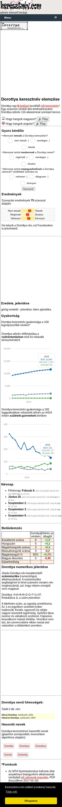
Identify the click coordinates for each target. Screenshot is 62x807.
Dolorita (23, 754)
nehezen (20, 176)
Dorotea (24, 746)
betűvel (23, 105)
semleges (42, 140)
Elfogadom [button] (31, 800)
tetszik (31, 147)
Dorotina (40, 746)
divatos (31, 163)
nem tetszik (20, 140)
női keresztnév (50, 105)
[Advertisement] (31, 63)
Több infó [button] (11, 791)
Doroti (8, 754)
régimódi (20, 157)
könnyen (31, 183)
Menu (7, 17)
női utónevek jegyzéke (34, 777)
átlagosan (40, 176)
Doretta (8, 746)
